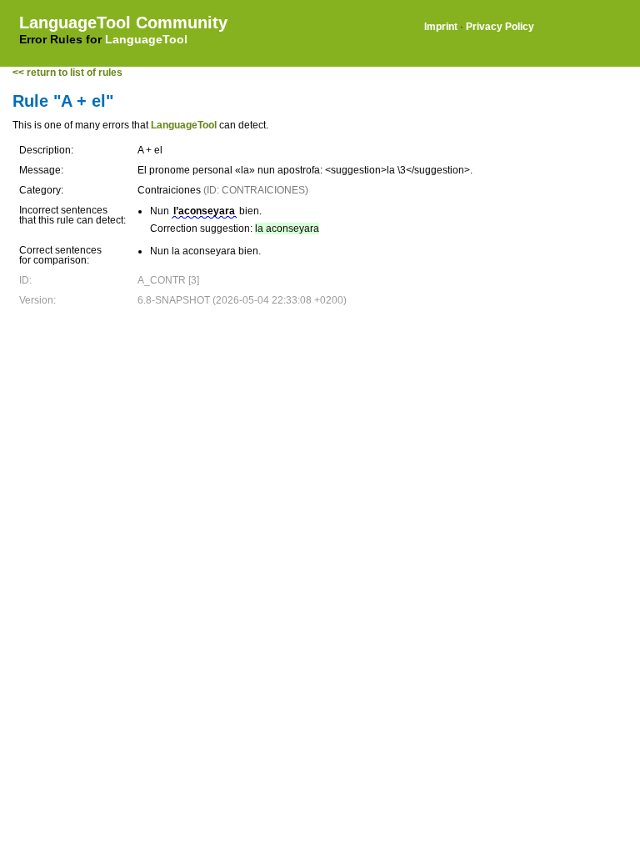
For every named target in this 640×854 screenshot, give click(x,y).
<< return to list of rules (67, 72)
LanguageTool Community (123, 22)
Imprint (441, 27)
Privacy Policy (500, 27)
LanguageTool (146, 39)
